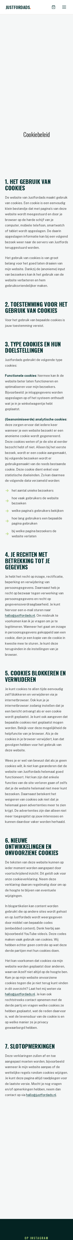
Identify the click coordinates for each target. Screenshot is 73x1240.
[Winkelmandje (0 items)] (53, 7)
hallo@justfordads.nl (20, 615)
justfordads (18, 7)
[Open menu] (64, 7)
